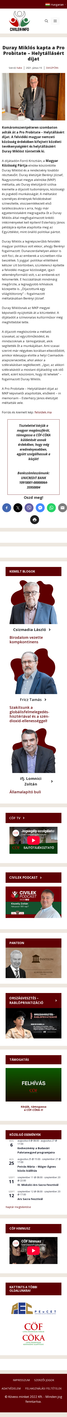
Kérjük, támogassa (33, 1106)
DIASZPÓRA (52, 67)
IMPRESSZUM (21, 1380)
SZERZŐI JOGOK (44, 1380)
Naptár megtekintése (18, 1207)
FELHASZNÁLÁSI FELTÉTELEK (43, 1388)
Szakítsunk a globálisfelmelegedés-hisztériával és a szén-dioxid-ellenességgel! (29, 714)
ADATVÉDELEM (11, 1388)
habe (19, 67)
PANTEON (16, 943)
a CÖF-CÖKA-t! (33, 1110)
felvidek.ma (43, 412)
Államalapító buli (25, 791)
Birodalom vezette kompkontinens (26, 639)
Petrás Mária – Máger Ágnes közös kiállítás (36, 1169)
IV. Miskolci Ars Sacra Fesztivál (37, 1185)
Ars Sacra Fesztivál (30, 1199)
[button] (46, 21)
